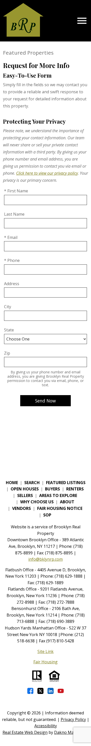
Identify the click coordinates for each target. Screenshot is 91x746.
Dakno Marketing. (71, 732)
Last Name (14, 214)
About (67, 502)
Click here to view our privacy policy (47, 173)
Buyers (52, 489)
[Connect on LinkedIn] (51, 691)
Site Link (45, 651)
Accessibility (45, 726)
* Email (10, 237)
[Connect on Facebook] (30, 691)
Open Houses (25, 489)
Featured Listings (65, 482)
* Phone (12, 260)
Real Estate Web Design (25, 732)
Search (32, 482)
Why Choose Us (37, 502)
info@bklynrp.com (45, 559)
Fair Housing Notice (59, 508)
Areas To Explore (58, 495)
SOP (47, 515)
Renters (75, 489)
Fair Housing (45, 662)
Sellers (25, 495)
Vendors (21, 508)
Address (11, 283)
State (9, 330)
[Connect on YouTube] (61, 691)
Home (12, 482)
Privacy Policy (73, 719)
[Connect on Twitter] (40, 691)
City (7, 306)
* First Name (16, 191)
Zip (7, 353)
